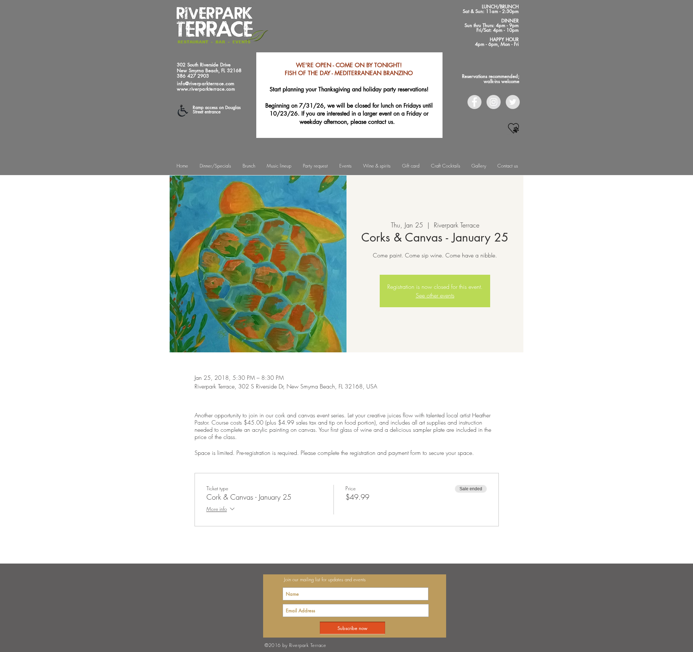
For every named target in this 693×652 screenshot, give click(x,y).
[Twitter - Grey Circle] (513, 102)
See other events (435, 295)
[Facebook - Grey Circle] (474, 102)
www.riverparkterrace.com (206, 89)
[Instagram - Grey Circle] (494, 102)
